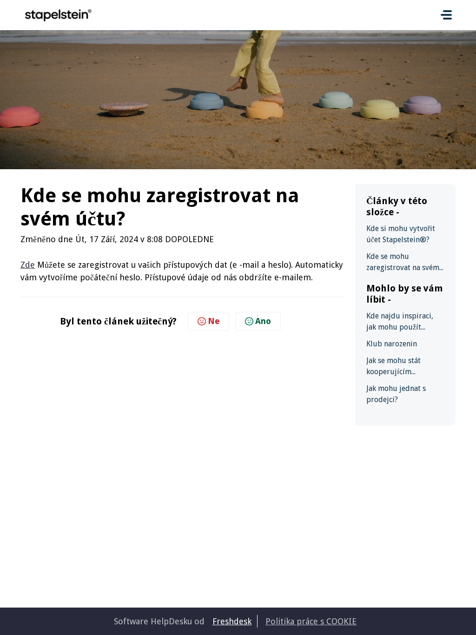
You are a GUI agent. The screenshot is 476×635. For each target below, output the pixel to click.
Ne (213, 321)
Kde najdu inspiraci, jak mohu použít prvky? (399, 322)
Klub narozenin (391, 343)
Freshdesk (231, 621)
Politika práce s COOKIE (311, 621)
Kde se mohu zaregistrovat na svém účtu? (402, 262)
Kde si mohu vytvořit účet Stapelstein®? (400, 234)
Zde (27, 265)
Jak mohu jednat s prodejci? (396, 394)
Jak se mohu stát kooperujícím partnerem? (393, 366)
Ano (263, 321)
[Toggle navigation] (446, 15)
